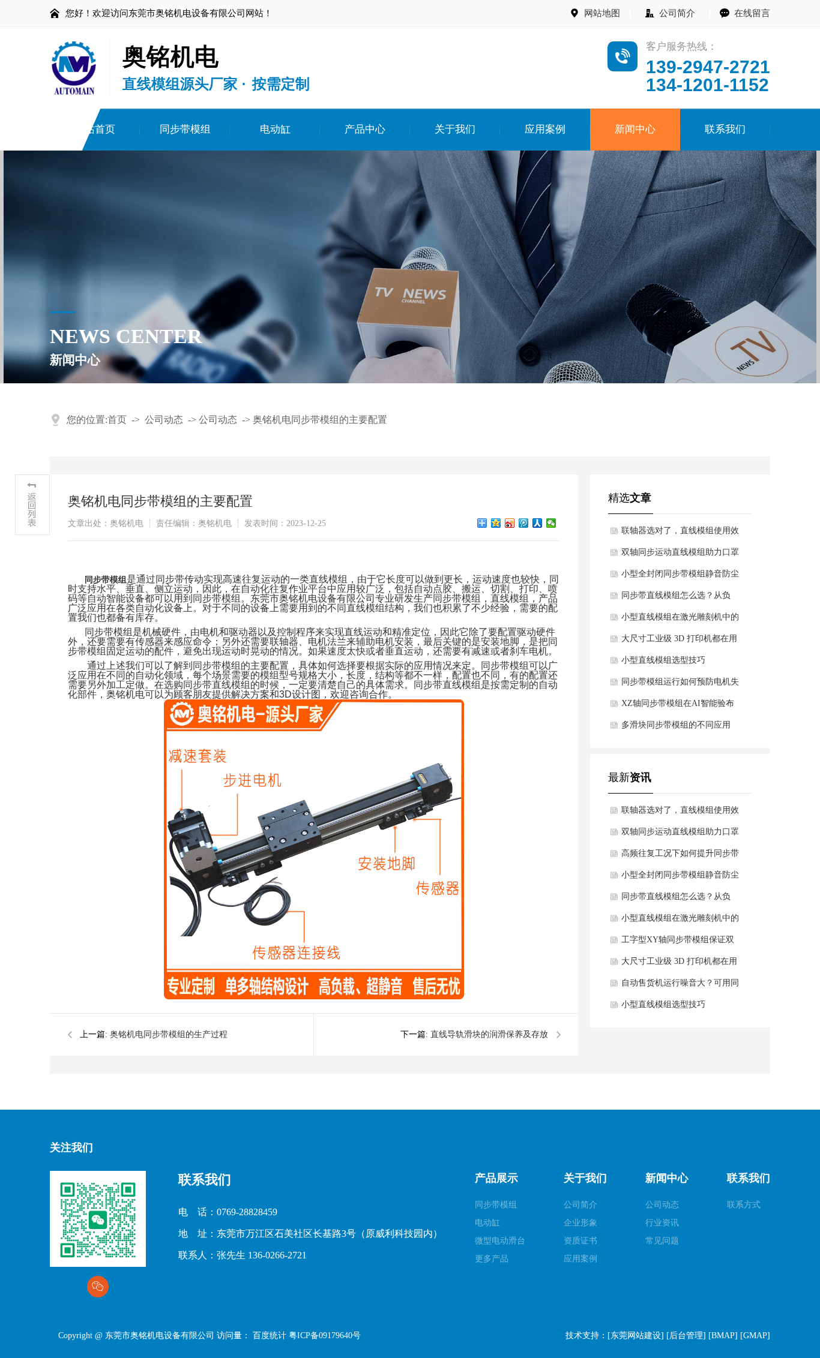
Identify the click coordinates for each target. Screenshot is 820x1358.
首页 (117, 419)
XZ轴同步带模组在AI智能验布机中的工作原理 (677, 706)
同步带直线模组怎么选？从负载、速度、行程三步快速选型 (676, 598)
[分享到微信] (551, 523)
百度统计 (269, 1335)
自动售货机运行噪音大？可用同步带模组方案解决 (680, 986)
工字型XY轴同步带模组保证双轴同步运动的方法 (677, 943)
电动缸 (275, 129)
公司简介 (677, 13)
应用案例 (545, 129)
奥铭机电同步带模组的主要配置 (320, 419)
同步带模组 (185, 129)
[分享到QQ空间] (496, 523)
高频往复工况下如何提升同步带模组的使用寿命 (680, 856)
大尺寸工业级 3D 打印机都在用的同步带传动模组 (679, 642)
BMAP (723, 1335)
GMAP (755, 1335)
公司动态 (164, 419)
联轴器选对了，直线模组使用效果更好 (680, 534)
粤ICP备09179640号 (329, 1335)
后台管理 (686, 1335)
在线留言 (752, 13)
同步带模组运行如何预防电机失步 (680, 685)
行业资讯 (662, 1222)
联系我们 (725, 129)
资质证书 (580, 1240)
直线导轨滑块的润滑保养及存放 (489, 1034)
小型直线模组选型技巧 (663, 660)
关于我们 (455, 129)
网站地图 (602, 13)
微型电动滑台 (500, 1240)
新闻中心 (635, 129)
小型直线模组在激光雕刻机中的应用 (680, 620)
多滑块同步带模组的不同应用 (676, 724)
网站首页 (94, 129)
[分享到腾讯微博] (524, 523)
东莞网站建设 (635, 1335)
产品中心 (365, 129)
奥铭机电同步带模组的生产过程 (169, 1034)
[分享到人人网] (537, 523)
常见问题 (662, 1240)
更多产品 (491, 1258)
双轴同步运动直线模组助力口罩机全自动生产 (680, 555)
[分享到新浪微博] (510, 523)
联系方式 (744, 1204)
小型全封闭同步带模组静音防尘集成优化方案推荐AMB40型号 (680, 577)
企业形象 (580, 1222)
